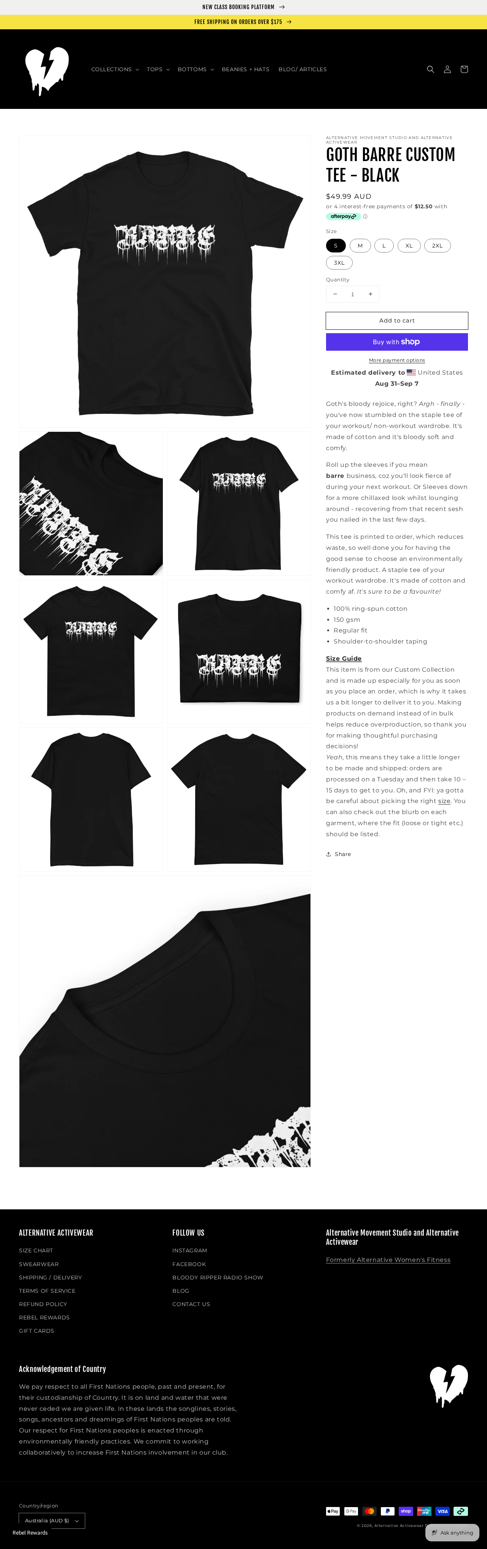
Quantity (337, 279)
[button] (115, 69)
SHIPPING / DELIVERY (50, 1277)
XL (409, 245)
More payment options (397, 360)
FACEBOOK (189, 1264)
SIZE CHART (36, 1250)
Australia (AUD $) (47, 1520)
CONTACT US (191, 1304)
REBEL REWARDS (44, 1317)
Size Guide (344, 658)
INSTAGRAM (189, 1250)
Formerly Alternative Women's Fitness (388, 1259)
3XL (339, 262)
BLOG (180, 1290)
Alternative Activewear (398, 1525)
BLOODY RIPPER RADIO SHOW (217, 1277)
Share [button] (343, 854)
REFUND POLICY (43, 1304)
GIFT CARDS (36, 1330)
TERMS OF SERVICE (47, 1290)
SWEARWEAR (39, 1264)
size (444, 801)
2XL (437, 245)
